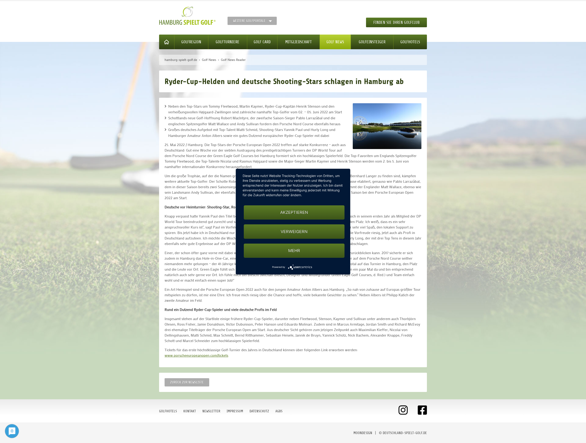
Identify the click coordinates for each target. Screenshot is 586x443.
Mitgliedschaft (298, 42)
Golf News (335, 42)
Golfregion (191, 42)
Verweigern (294, 231)
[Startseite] (166, 42)
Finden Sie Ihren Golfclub (396, 22)
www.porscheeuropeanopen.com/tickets (196, 355)
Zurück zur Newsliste (187, 382)
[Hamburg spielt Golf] (187, 16)
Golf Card (262, 42)
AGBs (278, 411)
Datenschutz (259, 411)
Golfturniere (227, 42)
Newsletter (211, 411)
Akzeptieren (294, 212)
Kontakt (189, 411)
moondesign (362, 433)
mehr (294, 250)
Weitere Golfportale (249, 21)
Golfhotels (410, 42)
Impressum (235, 411)
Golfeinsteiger (372, 42)
